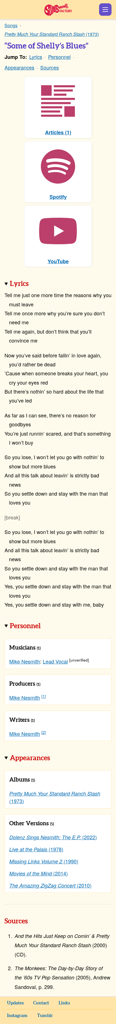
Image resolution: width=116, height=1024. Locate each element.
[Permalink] (36, 284)
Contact (41, 1003)
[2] (43, 732)
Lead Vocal (55, 661)
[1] (43, 696)
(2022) (53, 837)
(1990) (43, 861)
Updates (15, 1003)
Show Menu (105, 9)
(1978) (36, 849)
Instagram (17, 1015)
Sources (49, 67)
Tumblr (45, 1015)
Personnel (59, 56)
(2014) (38, 873)
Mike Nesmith (24, 661)
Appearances (19, 67)
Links (64, 1003)
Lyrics (35, 56)
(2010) (50, 885)
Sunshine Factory (58, 9)
